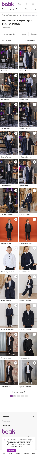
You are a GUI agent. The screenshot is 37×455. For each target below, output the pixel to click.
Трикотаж (19, 9)
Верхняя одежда (8, 9)
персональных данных (15, 446)
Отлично (11, 450)
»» (26, 396)
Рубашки (24, 34)
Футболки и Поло (10, 34)
